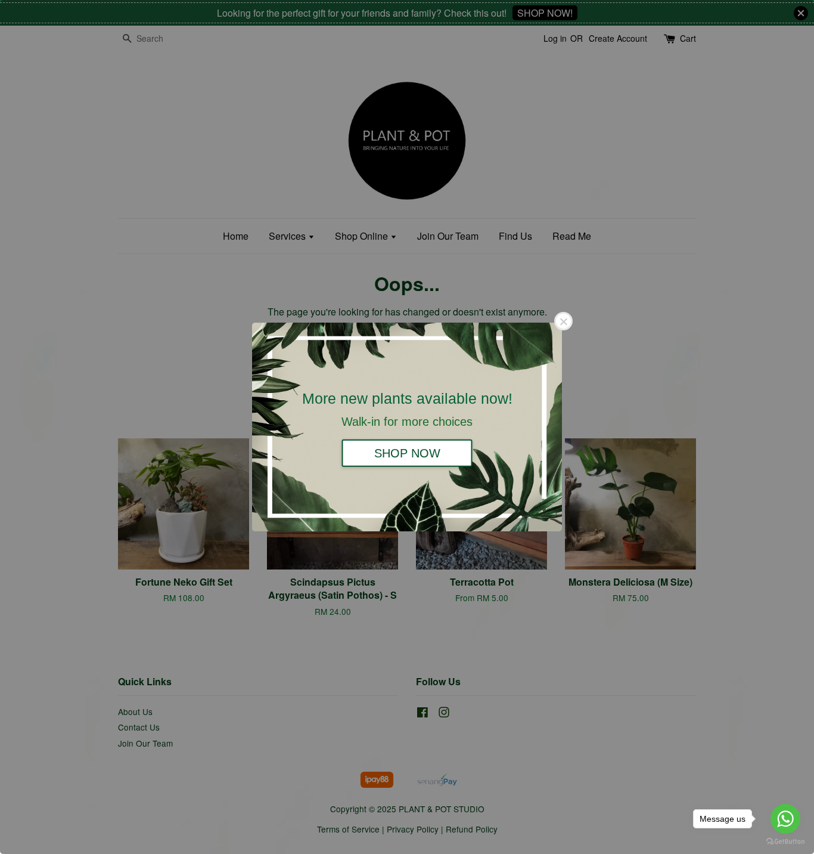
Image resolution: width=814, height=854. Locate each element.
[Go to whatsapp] (785, 819)
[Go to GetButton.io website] (785, 842)
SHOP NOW (407, 452)
